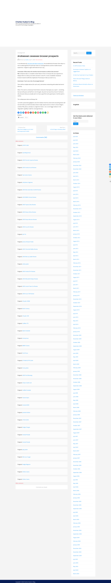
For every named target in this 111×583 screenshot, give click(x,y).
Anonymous (25, 338)
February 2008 (77, 411)
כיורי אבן (24, 234)
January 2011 (76, 295)
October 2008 (76, 382)
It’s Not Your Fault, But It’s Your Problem (83, 75)
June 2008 (75, 396)
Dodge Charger (26, 427)
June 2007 (75, 440)
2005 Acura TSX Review (28, 293)
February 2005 (77, 523)
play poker (25, 449)
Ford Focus (25, 353)
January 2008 (76, 414)
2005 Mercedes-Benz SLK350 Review (31, 189)
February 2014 (77, 205)
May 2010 (75, 320)
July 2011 (75, 281)
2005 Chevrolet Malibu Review (30, 249)
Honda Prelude (26, 434)
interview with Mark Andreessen (35, 63)
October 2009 (76, 342)
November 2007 (77, 422)
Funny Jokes (25, 368)
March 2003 (76, 573)
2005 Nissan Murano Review (29, 219)
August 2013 (76, 219)
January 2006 (76, 497)
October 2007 (76, 425)
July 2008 (75, 393)
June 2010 (75, 317)
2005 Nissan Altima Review (29, 212)
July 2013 (75, 223)
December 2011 (77, 266)
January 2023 (76, 161)
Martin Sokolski (26, 331)
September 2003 (77, 555)
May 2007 (75, 443)
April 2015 (75, 176)
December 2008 (77, 375)
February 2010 (77, 328)
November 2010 (77, 299)
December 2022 (77, 165)
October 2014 (76, 183)
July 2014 (75, 190)
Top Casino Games (27, 175)
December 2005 (77, 501)
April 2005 (75, 516)
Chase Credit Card (27, 383)
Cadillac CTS (25, 323)
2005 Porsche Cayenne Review (30, 160)
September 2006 (77, 472)
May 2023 (75, 147)
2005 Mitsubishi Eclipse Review (30, 279)
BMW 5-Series (25, 345)
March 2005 (76, 519)
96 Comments (39, 59)
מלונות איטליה (25, 420)
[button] (18, 113)
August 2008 (76, 389)
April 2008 (75, 404)
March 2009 (76, 364)
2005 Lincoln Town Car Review (30, 286)
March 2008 (76, 407)
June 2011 (75, 284)
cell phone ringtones (27, 182)
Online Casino (25, 472)
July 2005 (75, 512)
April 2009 (75, 360)
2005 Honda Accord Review (29, 167)
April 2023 (75, 151)
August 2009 (76, 349)
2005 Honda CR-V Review (28, 271)
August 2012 (76, 241)
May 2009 (75, 357)
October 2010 (76, 302)
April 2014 (75, 198)
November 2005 (77, 505)
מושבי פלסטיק (25, 145)
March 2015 (76, 180)
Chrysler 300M (26, 301)
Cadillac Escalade (26, 390)
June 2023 (75, 143)
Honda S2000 (25, 405)
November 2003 (77, 552)
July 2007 (75, 436)
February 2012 (77, 263)
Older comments (19, 141)
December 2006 (77, 461)
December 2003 (77, 548)
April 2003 (75, 570)
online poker (25, 264)
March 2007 (76, 451)
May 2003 (75, 566)
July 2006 (75, 479)
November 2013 (77, 208)
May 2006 (75, 483)
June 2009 (75, 353)
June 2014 (75, 194)
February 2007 (77, 454)
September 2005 (77, 508)
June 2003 (75, 563)
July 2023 (75, 140)
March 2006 (76, 490)
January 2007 (76, 458)
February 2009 (77, 367)
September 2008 (77, 386)
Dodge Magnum (26, 464)
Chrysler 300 (25, 316)
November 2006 (77, 465)
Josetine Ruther (26, 412)
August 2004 (76, 537)
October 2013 (76, 212)
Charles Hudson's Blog (25, 22)
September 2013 (77, 216)
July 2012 (75, 245)
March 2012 (76, 259)
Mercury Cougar (26, 457)
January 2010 (76, 331)
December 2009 (77, 335)
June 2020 (75, 172)
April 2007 (75, 447)
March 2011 (76, 288)
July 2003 (75, 559)
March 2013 (76, 230)
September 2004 (77, 534)
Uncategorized (21, 52)
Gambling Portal (26, 152)
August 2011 (76, 277)
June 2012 (75, 248)
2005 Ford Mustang (27, 375)
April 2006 (75, 487)
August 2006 (76, 476)
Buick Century (25, 308)
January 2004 (76, 544)
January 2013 (76, 234)
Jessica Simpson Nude (27, 241)
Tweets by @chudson (78, 95)
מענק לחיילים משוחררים (27, 360)
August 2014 (76, 187)
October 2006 (76, 469)
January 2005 (76, 526)
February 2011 (77, 292)
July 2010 (75, 313)
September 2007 (77, 429)
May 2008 (75, 400)
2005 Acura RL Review (28, 227)
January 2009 (76, 371)
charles (27, 59)
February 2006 (77, 494)
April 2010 (75, 324)
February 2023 (77, 158)
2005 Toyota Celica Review (29, 204)
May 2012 (75, 252)
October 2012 (76, 237)
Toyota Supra (25, 397)
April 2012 (75, 255)
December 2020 (77, 169)
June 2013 (75, 227)
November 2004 (77, 530)
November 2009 (77, 339)
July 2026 (75, 136)
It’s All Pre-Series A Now (79, 66)
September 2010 (77, 306)
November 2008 (77, 378)
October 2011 (76, 274)
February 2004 (77, 541)
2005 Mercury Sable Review (29, 256)
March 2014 (76, 201)
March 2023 (76, 154)
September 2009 (77, 346)
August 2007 (76, 433)
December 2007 (77, 418)
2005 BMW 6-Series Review (29, 197)
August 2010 (76, 310)
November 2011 (77, 270)
